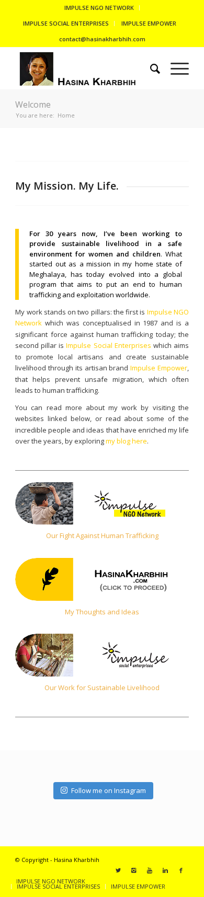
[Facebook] (181, 870)
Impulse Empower (158, 367)
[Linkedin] (165, 870)
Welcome (33, 104)
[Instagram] (134, 870)
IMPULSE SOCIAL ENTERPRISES (66, 23)
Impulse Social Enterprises (108, 345)
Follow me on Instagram (108, 790)
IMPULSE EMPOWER (148, 23)
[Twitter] (118, 870)
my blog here (126, 441)
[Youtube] (149, 870)
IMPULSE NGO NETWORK (99, 7)
